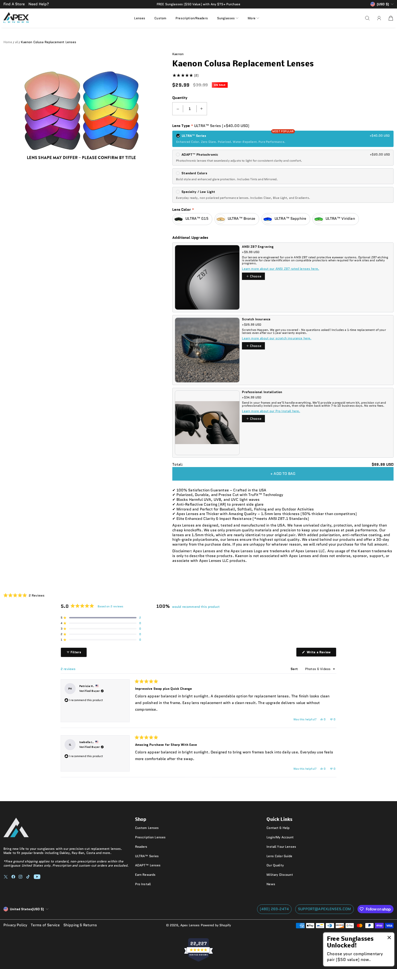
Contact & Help (278, 827)
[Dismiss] (389, 938)
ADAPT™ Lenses (148, 865)
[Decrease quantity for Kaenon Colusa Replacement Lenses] (178, 108)
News (271, 884)
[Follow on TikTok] (28, 876)
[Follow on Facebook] (13, 876)
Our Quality (275, 865)
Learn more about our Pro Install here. (271, 411)
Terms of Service (45, 925)
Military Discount (280, 874)
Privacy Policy (15, 925)
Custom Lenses (147, 827)
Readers (141, 846)
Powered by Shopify (216, 925)
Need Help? (38, 4)
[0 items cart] (391, 18)
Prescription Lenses (150, 837)
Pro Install (143, 884)
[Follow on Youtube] (37, 876)
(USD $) (27, 909)
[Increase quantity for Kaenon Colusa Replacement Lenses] (201, 108)
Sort (295, 669)
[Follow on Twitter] (5, 876)
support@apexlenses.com (324, 909)
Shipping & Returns (80, 925)
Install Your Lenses (281, 846)
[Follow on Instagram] (20, 876)
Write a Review (321, 653)
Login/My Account (280, 837)
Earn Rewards (145, 874)
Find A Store (14, 4)
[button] (227, 18)
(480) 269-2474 (274, 909)
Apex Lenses (190, 925)
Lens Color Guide (279, 856)
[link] (358, 949)
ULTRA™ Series (147, 856)
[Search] (367, 18)
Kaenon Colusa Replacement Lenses (48, 42)
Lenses (139, 18)
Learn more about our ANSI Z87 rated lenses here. (280, 268)
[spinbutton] (190, 108)
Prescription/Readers (192, 18)
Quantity (179, 98)
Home (7, 42)
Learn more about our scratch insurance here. (276, 338)
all (16, 42)
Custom (160, 18)
